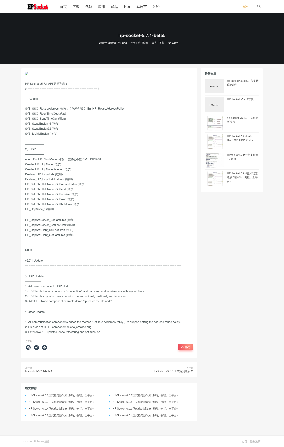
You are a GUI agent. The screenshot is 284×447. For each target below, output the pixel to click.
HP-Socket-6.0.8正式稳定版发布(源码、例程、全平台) (61, 395)
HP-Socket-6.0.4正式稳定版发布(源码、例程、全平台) (61, 408)
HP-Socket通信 (40, 441)
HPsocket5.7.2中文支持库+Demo (242, 157)
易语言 (141, 6)
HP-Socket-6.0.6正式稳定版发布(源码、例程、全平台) (61, 402)
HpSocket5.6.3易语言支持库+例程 (242, 82)
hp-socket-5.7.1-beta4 (38, 371)
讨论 (156, 6)
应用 (101, 6)
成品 (114, 6)
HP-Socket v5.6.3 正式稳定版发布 (172, 371)
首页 (63, 6)
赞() (185, 347)
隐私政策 (255, 441)
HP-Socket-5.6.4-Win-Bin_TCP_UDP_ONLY (240, 138)
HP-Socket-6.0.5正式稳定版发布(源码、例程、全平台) (145, 402)
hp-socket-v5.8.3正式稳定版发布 (242, 119)
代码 (88, 6)
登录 (246, 6)
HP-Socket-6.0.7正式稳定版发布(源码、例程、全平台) (145, 395)
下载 (76, 6)
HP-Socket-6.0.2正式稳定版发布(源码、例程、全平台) (61, 415)
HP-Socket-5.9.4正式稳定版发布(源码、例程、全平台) (242, 177)
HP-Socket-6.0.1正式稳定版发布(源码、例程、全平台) (145, 415)
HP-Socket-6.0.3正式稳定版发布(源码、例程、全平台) (145, 408)
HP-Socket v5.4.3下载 (240, 99)
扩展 (127, 6)
